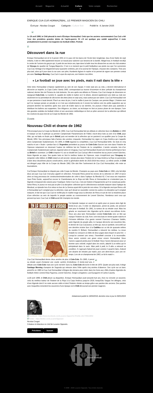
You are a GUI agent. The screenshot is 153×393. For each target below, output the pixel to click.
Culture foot (77, 25)
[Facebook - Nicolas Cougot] (60, 316)
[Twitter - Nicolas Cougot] (45, 319)
